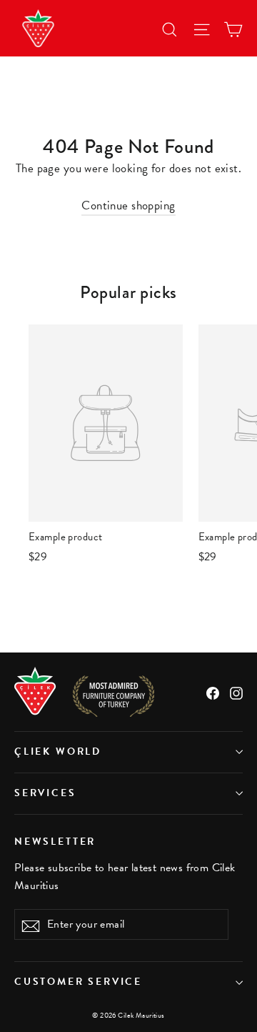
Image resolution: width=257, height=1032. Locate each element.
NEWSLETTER (55, 841)
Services (45, 792)
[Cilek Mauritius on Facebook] (212, 691)
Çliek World (57, 751)
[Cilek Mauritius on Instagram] (236, 691)
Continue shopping (128, 205)
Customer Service (78, 981)
